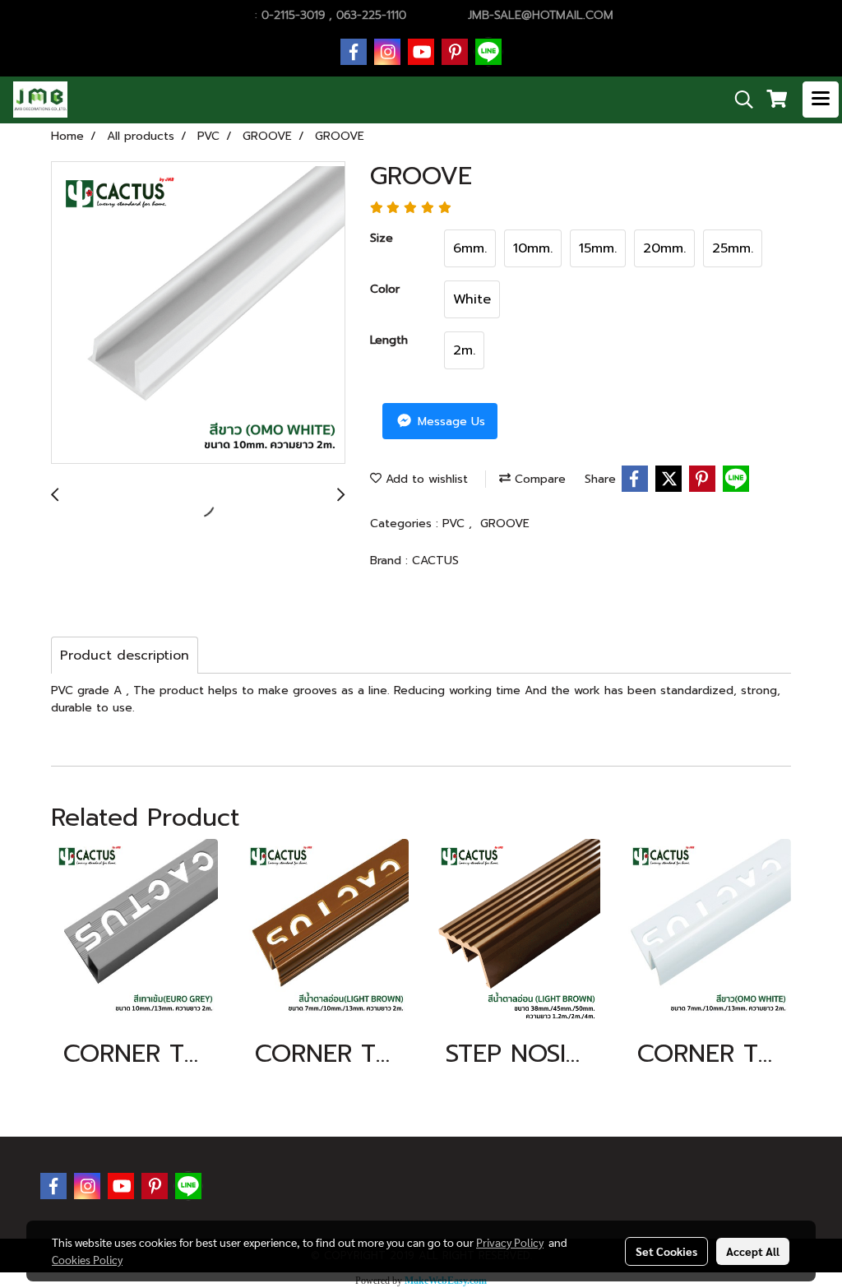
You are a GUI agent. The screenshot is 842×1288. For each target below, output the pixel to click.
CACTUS (435, 560)
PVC (455, 523)
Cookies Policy (87, 1259)
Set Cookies (666, 1251)
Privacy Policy (510, 1242)
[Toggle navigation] (821, 99)
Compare (538, 479)
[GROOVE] (198, 313)
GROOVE (505, 523)
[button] (738, 99)
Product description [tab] (124, 655)
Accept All (753, 1251)
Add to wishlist (425, 479)
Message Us (449, 421)
